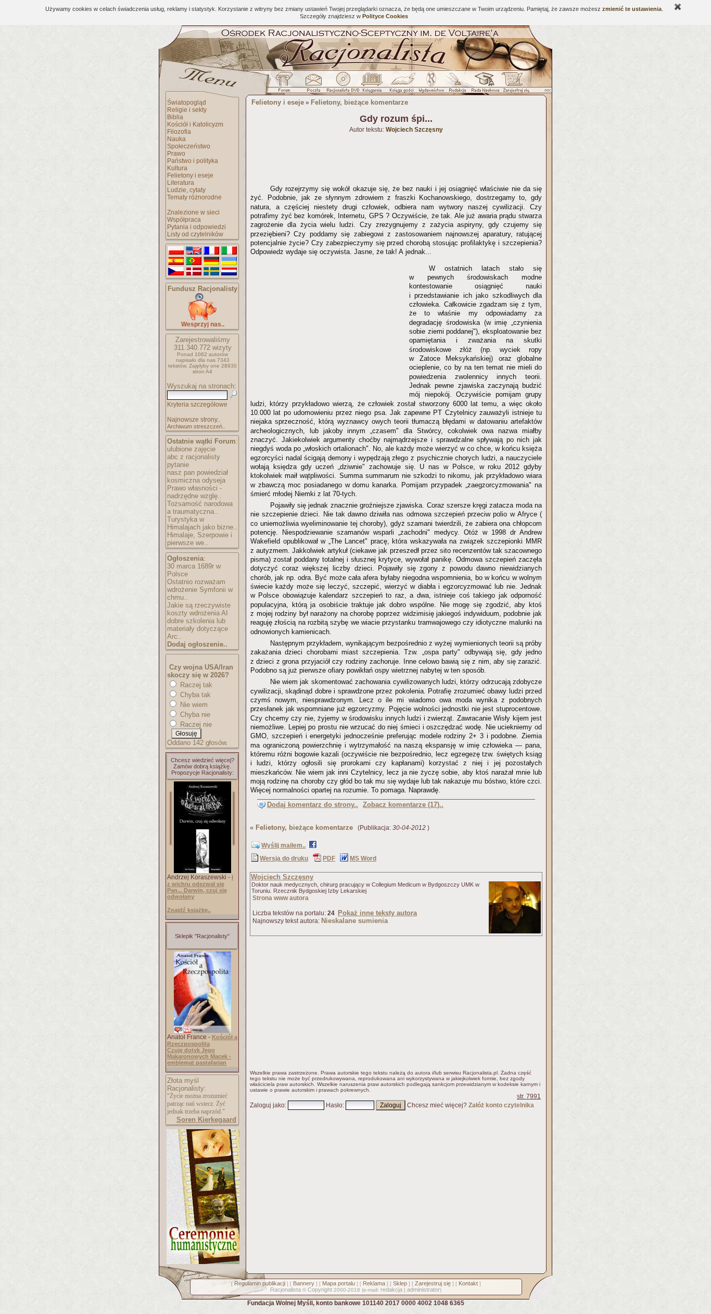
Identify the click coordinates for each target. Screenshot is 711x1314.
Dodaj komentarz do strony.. (312, 804)
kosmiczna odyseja (196, 480)
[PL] (176, 251)
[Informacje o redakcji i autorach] (456, 85)
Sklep (400, 1283)
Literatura (180, 182)
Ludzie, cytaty (186, 190)
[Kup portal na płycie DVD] (343, 85)
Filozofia (179, 131)
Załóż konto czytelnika (501, 1105)
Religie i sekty (187, 109)
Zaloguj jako (267, 1105)
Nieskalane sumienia (354, 921)
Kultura (177, 168)
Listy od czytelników (195, 234)
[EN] (193, 251)
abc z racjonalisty (193, 457)
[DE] (211, 261)
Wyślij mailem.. (283, 845)
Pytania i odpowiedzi (196, 227)
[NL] (229, 272)
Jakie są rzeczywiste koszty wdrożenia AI (199, 609)
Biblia (175, 117)
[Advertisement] (328, 325)
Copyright (320, 1289)
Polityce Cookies (385, 16)
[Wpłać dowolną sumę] (202, 318)
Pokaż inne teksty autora (377, 913)
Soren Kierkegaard (206, 1119)
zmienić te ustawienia (632, 9)
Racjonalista (285, 1289)
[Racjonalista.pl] (355, 68)
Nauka (176, 139)
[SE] (211, 272)
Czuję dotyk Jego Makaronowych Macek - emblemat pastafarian (199, 1056)
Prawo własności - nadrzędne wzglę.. (194, 492)
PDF (329, 858)
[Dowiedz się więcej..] (202, 1262)
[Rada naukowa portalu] (483, 85)
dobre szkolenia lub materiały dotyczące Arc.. (197, 628)
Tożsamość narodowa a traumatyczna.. (200, 507)
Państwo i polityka (192, 161)
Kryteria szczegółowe (197, 404)
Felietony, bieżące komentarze (359, 102)
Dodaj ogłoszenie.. (197, 644)
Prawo (176, 153)
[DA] (193, 272)
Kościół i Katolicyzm (195, 124)
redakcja (391, 1289)
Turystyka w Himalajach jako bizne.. (202, 523)
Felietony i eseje (190, 175)
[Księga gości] (403, 85)
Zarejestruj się (433, 1283)
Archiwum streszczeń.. (196, 426)
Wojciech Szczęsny (282, 877)
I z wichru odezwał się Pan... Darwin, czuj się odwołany (200, 887)
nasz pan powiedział (197, 472)
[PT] (193, 261)
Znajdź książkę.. (189, 910)
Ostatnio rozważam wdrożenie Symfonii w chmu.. (200, 589)
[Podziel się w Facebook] (313, 846)
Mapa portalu (338, 1283)
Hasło (334, 1105)
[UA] (229, 261)
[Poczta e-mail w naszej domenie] (313, 85)
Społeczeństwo (188, 146)
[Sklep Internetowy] (373, 85)
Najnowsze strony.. (193, 419)
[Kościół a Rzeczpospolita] (202, 1030)
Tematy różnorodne (194, 197)
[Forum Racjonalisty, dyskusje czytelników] (286, 85)
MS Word (363, 858)
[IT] (229, 251)
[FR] (211, 251)
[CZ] (176, 272)
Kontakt (468, 1283)
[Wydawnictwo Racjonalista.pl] (431, 85)
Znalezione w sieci (193, 212)
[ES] (176, 261)
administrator (423, 1289)
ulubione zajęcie (191, 449)
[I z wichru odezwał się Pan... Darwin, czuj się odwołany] (202, 871)
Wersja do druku (284, 858)
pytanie (178, 465)
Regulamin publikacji (259, 1283)
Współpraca (184, 219)
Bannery (303, 1283)
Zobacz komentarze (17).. (403, 804)
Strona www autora (280, 898)
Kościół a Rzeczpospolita (202, 1040)
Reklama (374, 1283)
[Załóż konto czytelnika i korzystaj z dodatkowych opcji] (513, 85)
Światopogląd (186, 102)
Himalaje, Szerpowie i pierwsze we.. (199, 539)
